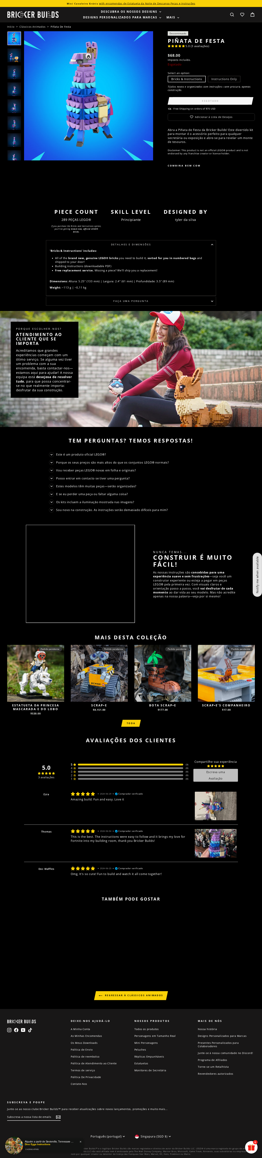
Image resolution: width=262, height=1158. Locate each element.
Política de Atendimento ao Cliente (94, 1063)
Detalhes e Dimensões (131, 244)
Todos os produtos (146, 1029)
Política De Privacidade (86, 1077)
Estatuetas (141, 1063)
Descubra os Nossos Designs (129, 12)
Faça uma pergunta (130, 301)
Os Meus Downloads (84, 1043)
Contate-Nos (79, 1084)
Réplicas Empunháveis (149, 1056)
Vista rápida (35, 697)
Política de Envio (82, 1049)
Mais (171, 17)
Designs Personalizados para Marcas (120, 17)
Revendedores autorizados (215, 1073)
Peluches (140, 1049)
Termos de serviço (83, 1070)
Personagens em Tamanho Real (155, 1036)
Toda (131, 723)
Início (10, 26)
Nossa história (207, 1029)
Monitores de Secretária (150, 1070)
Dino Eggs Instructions (37, 1144)
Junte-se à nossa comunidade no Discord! (225, 1053)
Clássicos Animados (32, 26)
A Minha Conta (80, 1029)
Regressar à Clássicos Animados (133, 995)
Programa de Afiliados (212, 1060)
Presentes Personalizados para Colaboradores (218, 1044)
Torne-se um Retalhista (213, 1066)
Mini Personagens (146, 1043)
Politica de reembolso (85, 1056)
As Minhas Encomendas (86, 1036)
